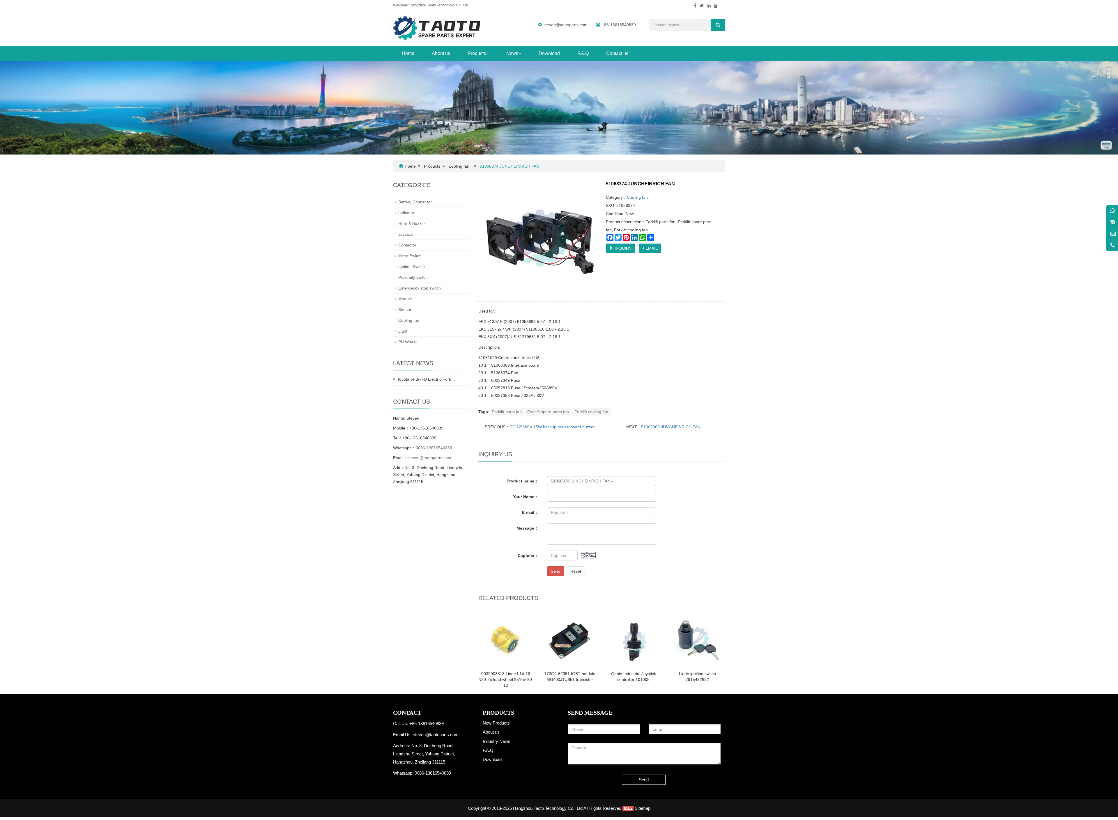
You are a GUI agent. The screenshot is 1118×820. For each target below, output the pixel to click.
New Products (496, 722)
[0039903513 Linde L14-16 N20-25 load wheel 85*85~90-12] (505, 640)
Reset (575, 571)
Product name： (522, 481)
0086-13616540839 (434, 448)
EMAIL (651, 248)
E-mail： (530, 512)
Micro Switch (410, 255)
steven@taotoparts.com (566, 24)
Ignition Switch (411, 266)
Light (402, 331)
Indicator (406, 212)
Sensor (404, 309)
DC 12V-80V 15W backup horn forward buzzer (552, 427)
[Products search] (718, 25)
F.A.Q (583, 53)
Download (549, 53)
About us (441, 53)
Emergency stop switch (419, 288)
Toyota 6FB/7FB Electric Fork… (426, 379)
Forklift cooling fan (591, 411)
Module (405, 299)
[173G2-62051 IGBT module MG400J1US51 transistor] (569, 640)
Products (477, 53)
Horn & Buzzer (411, 223)
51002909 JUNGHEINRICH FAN (670, 427)
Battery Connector (415, 202)
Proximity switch (413, 277)
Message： (527, 528)
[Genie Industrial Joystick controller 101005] (633, 640)
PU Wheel (407, 342)
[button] (487, 53)
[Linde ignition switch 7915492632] (697, 640)
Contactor (407, 245)
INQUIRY (622, 248)
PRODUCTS (498, 712)
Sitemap (642, 808)
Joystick (405, 234)
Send (555, 571)
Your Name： (525, 496)
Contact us (617, 53)
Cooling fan (458, 166)
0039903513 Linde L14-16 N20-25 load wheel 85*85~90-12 (505, 679)
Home (408, 53)
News (512, 53)
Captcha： (528, 555)
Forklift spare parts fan (548, 411)
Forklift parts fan (507, 411)
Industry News (496, 741)
